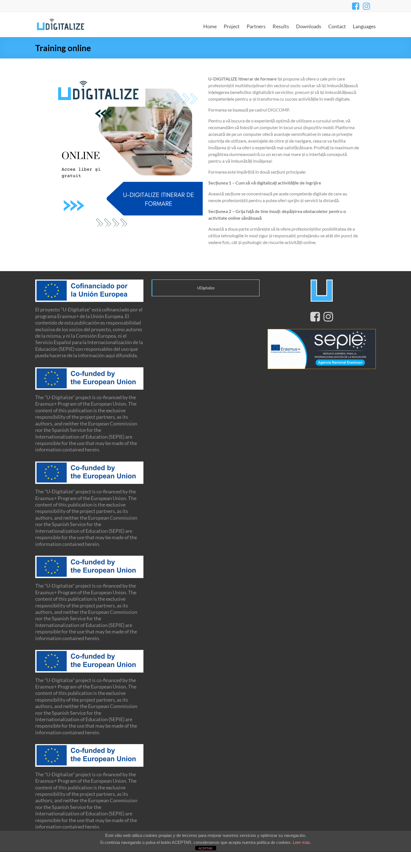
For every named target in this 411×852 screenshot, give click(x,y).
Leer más (301, 842)
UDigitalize (205, 287)
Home (210, 26)
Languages (364, 26)
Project (232, 26)
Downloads (308, 26)
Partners (256, 26)
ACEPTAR (205, 848)
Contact (337, 26)
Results (281, 26)
